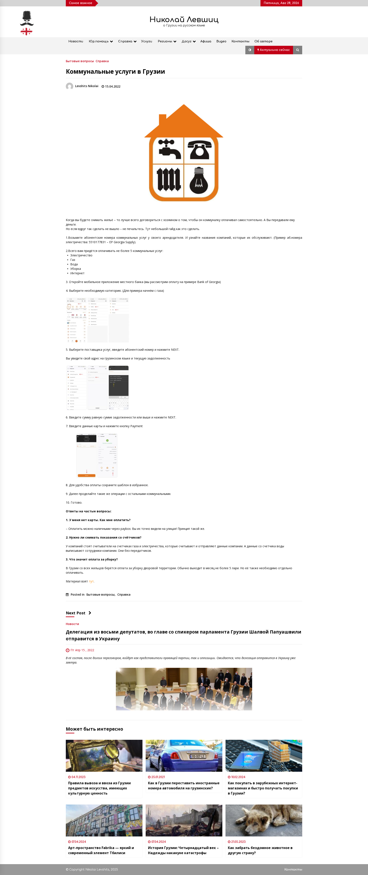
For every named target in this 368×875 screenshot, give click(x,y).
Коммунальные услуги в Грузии (115, 71)
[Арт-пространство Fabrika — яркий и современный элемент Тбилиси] (104, 820)
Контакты (240, 41)
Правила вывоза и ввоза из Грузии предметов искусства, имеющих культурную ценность (99, 788)
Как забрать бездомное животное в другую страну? (260, 850)
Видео (221, 41)
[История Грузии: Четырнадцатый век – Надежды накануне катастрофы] (184, 820)
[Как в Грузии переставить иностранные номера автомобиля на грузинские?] (184, 756)
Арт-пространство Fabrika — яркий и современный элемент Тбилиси (101, 850)
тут (91, 581)
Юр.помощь (99, 41)
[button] (249, 50)
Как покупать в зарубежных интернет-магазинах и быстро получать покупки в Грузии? (263, 788)
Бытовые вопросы (80, 61)
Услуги (146, 41)
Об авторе (263, 41)
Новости (75, 41)
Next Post (75, 612)
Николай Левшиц (184, 20)
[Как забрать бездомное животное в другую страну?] (264, 820)
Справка (125, 41)
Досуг (186, 41)
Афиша (205, 41)
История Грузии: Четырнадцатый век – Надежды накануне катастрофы (183, 850)
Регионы (165, 41)
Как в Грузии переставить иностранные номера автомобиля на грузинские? (184, 785)
